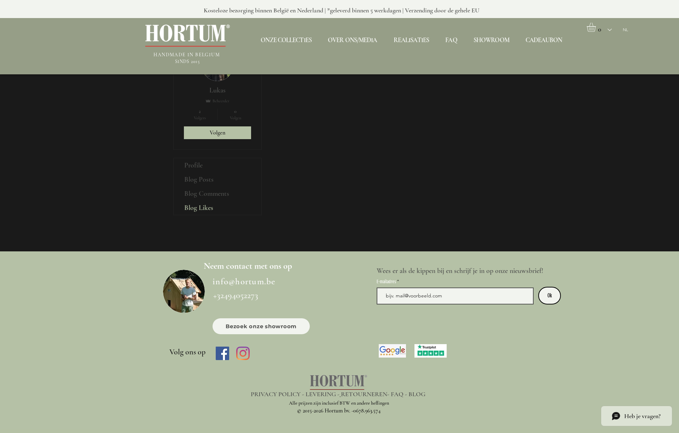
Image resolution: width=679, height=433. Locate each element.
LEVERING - (323, 394)
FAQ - (399, 394)
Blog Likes (198, 208)
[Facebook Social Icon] (222, 353)
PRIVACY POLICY (276, 394)
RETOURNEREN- (366, 394)
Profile (193, 165)
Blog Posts (199, 179)
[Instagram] (243, 353)
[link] (597, 27)
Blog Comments (206, 193)
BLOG (416, 394)
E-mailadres (387, 281)
